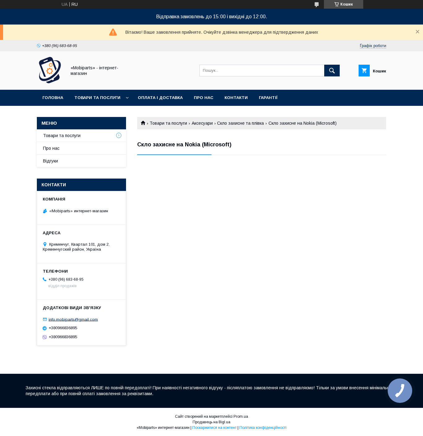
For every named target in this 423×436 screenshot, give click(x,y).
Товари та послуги (97, 97)
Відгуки (50, 160)
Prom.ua (240, 416)
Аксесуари (202, 123)
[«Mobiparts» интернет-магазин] (50, 81)
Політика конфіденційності (262, 427)
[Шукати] (332, 70)
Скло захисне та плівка (240, 123)
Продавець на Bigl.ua (211, 422)
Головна (52, 97)
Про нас (203, 97)
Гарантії (268, 97)
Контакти (236, 97)
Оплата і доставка (160, 97)
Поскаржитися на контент (214, 427)
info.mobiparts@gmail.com (73, 319)
